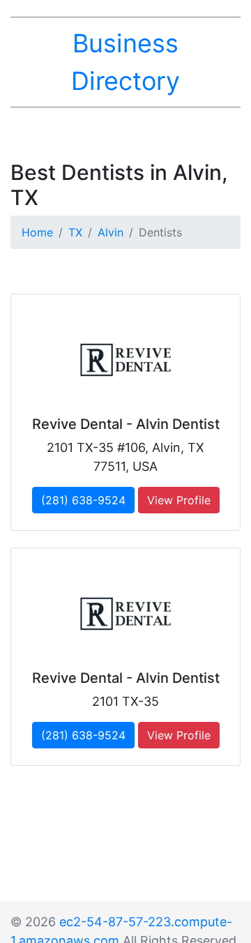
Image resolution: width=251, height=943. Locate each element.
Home (37, 232)
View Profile (179, 500)
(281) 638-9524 (83, 500)
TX (75, 232)
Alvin (110, 232)
